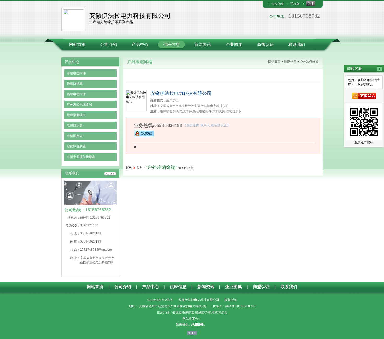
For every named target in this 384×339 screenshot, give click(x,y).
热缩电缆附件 (76, 94)
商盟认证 (265, 44)
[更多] (110, 174)
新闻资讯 (202, 44)
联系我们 (296, 44)
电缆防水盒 (75, 125)
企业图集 (234, 44)
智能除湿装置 (76, 146)
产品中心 (140, 44)
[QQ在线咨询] (144, 133)
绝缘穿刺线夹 (76, 115)
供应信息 (277, 4)
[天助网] (192, 324)
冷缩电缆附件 (76, 73)
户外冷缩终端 (309, 62)
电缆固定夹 (75, 136)
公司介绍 (108, 44)
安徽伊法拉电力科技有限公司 (181, 93)
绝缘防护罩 (75, 84)
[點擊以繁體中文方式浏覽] (310, 3)
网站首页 (77, 44)
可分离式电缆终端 (79, 104)
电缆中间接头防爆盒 (81, 157)
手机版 (295, 4)
